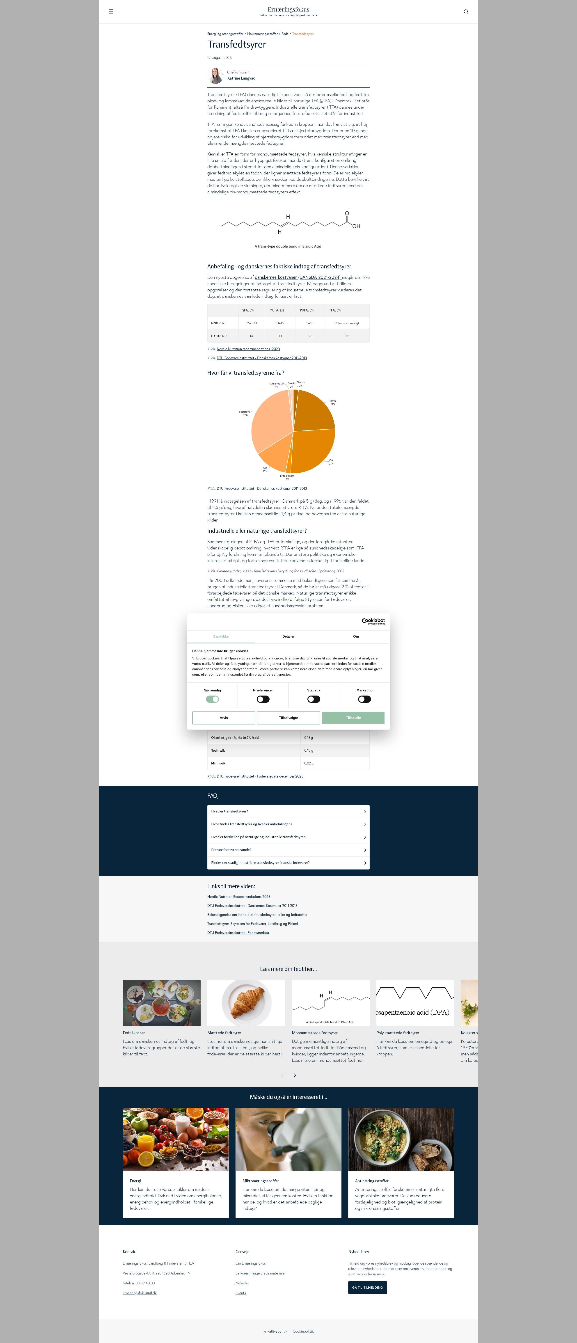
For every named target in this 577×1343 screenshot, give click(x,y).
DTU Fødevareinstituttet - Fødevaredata (238, 932)
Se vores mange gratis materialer (261, 1273)
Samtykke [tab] (221, 636)
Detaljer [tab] (288, 636)
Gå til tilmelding (367, 1288)
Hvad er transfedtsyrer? (229, 812)
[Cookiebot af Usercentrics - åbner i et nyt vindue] (365, 621)
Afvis (224, 718)
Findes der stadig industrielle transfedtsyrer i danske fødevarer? (260, 863)
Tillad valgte (288, 718)
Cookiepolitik (303, 1331)
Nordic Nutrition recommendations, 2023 (248, 349)
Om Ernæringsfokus (251, 1263)
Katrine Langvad (241, 78)
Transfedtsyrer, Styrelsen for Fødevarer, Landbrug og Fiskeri (252, 923)
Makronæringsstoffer (262, 34)
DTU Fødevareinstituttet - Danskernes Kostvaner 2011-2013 (252, 905)
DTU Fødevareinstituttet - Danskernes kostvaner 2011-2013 (262, 358)
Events (241, 1293)
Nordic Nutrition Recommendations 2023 (238, 896)
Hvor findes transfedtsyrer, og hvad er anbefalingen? (251, 824)
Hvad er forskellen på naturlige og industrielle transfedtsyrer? (259, 837)
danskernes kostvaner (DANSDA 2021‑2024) (298, 277)
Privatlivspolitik (275, 1331)
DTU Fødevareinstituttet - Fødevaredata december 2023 (260, 776)
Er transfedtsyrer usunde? (231, 850)
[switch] (263, 699)
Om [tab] (356, 636)
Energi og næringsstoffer (225, 34)
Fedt (285, 34)
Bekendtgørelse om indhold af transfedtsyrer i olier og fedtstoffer (257, 914)
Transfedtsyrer (303, 34)
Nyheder (242, 1283)
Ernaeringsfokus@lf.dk (140, 1293)
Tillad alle (353, 718)
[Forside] (288, 12)
